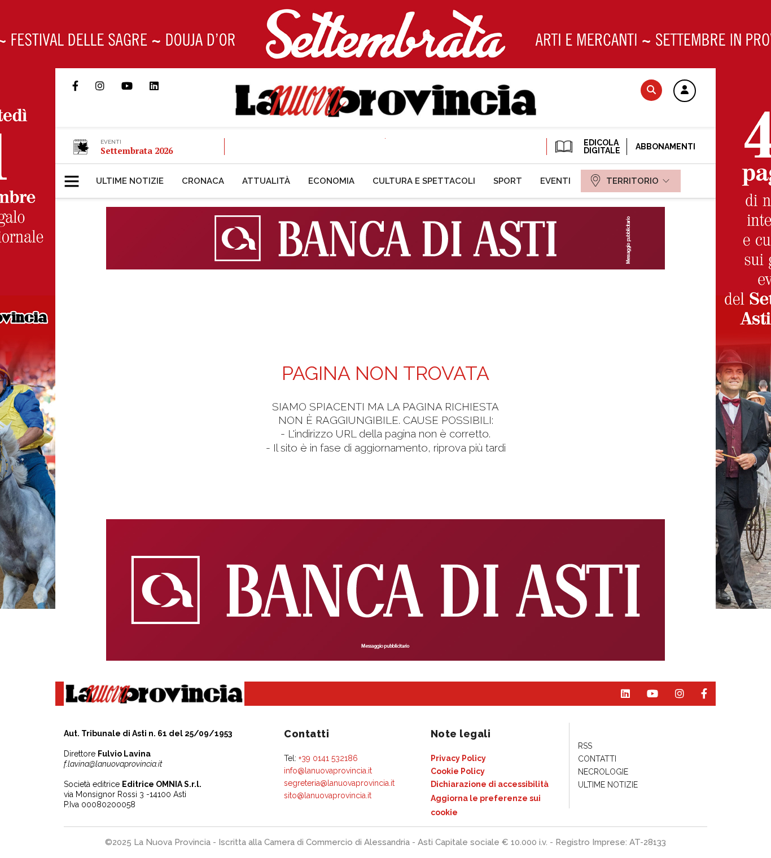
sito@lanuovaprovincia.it (327, 795)
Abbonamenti (665, 146)
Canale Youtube (135, 86)
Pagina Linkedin (163, 86)
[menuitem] (130, 181)
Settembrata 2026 (136, 150)
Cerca (651, 89)
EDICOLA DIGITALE (601, 146)
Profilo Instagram (108, 86)
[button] (684, 91)
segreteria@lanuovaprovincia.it (339, 783)
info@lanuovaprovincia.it (328, 770)
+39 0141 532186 (328, 758)
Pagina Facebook (83, 86)
